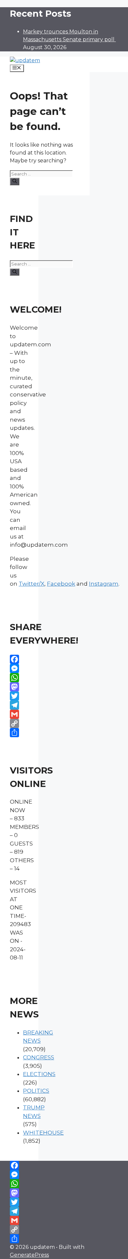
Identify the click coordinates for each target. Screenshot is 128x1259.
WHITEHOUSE (43, 1132)
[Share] (19, 732)
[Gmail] (19, 714)
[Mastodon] (19, 686)
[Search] (14, 181)
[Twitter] (19, 696)
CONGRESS (38, 1057)
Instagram (103, 583)
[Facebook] (19, 659)
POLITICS (36, 1090)
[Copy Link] (19, 723)
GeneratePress (29, 1255)
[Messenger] (19, 668)
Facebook (61, 583)
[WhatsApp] (19, 677)
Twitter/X (31, 583)
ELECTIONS (39, 1074)
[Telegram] (19, 705)
